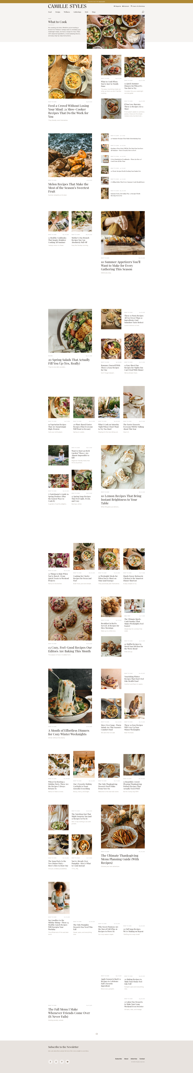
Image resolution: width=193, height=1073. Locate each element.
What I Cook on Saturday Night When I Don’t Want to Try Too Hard (108, 426)
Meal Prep (127, 615)
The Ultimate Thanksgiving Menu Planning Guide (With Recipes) (120, 859)
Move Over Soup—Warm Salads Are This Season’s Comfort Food (111, 727)
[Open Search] (143, 12)
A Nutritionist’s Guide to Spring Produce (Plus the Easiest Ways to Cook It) (58, 497)
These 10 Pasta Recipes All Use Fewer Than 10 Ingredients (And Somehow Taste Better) (133, 319)
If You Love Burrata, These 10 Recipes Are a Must (133, 106)
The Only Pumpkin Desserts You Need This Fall (83, 927)
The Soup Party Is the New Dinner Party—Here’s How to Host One (58, 863)
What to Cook (52, 101)
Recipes (50, 355)
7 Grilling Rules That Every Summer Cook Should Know (128, 182)
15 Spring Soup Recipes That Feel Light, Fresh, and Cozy (81, 498)
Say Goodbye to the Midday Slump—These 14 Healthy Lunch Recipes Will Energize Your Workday (58, 924)
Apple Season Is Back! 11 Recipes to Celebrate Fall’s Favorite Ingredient (111, 982)
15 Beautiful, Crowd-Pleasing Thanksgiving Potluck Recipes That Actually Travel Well (132, 785)
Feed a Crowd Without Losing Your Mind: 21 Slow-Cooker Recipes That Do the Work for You (68, 111)
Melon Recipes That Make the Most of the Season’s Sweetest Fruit (68, 187)
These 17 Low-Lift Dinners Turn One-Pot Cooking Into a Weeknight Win (133, 1040)
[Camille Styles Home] (67, 6)
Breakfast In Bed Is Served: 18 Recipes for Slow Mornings (110, 625)
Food (49, 18)
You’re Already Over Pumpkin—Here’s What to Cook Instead (81, 863)
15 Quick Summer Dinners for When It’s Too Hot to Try (133, 85)
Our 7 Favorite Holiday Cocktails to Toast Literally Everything (82, 786)
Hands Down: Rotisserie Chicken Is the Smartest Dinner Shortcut (133, 578)
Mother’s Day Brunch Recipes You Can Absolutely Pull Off (80, 240)
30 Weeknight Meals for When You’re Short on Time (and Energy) (108, 578)
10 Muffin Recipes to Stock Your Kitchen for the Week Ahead (133, 646)
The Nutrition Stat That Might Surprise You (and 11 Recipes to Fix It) (82, 816)
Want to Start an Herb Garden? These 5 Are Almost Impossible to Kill (81, 454)
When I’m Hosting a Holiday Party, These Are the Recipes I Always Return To (58, 785)
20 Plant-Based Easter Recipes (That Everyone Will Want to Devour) (83, 426)
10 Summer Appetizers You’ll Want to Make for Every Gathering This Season (120, 265)
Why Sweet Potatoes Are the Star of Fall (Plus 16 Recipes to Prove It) (108, 929)
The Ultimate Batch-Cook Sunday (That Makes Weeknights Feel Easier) (133, 622)
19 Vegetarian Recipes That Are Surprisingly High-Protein (57, 426)
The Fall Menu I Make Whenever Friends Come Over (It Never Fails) (69, 1012)
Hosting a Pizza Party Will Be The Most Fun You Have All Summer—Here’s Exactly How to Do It (127, 149)
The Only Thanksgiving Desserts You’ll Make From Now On (107, 786)
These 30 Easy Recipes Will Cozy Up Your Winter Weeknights (133, 727)
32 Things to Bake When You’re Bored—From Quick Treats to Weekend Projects (58, 577)
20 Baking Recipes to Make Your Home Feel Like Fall (133, 981)
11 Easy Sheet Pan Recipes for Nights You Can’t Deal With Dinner (133, 367)
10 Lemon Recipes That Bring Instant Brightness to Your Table (121, 499)
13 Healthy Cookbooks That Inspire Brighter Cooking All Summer (57, 240)
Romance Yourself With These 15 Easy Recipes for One (110, 367)
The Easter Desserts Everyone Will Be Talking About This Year (133, 426)
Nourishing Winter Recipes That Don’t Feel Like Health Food (134, 678)
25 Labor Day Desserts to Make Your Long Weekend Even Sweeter (133, 1004)
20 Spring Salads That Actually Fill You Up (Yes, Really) (69, 361)
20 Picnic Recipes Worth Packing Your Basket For (126, 171)
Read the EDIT (102, 1)
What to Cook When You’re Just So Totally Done (109, 83)
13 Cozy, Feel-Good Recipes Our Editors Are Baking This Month (70, 649)
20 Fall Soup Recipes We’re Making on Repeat (133, 930)
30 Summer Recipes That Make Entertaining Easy (126, 138)
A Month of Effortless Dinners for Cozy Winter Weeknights (68, 732)
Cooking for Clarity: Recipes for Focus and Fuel (82, 578)
